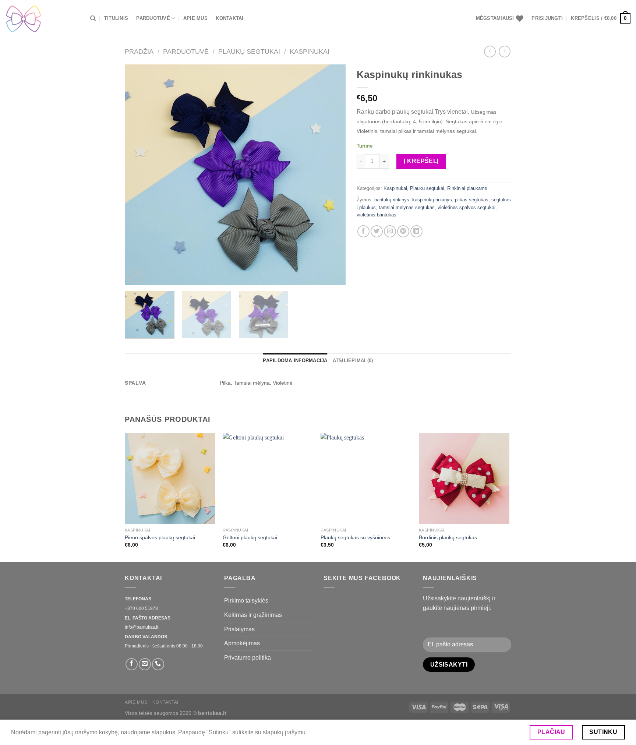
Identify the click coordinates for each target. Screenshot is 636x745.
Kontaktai (229, 18)
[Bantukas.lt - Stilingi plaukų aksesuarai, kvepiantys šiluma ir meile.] (42, 18)
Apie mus (195, 18)
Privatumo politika (247, 657)
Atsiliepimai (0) (353, 360)
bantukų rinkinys (391, 199)
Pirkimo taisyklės (246, 600)
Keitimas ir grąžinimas (253, 615)
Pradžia (139, 51)
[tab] (295, 360)
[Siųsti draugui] (390, 231)
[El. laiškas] (145, 664)
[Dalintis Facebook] (363, 231)
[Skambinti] (158, 664)
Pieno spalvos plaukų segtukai (160, 537)
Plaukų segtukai (249, 51)
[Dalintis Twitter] (377, 231)
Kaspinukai (309, 51)
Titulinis (116, 18)
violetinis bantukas (376, 215)
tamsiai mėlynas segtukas (407, 207)
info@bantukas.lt (141, 627)
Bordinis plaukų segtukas (448, 537)
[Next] (332, 175)
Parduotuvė (153, 18)
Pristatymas (239, 629)
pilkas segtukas (471, 199)
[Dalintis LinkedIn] (416, 231)
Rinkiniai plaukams (467, 188)
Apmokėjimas (242, 643)
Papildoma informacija (295, 360)
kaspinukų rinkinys (432, 199)
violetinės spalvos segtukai (466, 207)
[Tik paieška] (93, 18)
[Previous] (138, 175)
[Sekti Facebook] (132, 664)
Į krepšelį (421, 161)
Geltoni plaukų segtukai (250, 537)
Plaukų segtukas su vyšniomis (355, 537)
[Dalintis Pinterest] (403, 231)
